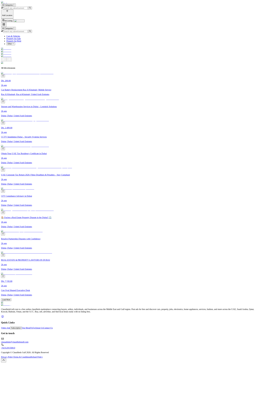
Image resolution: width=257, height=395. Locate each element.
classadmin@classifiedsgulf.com (14, 342)
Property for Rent (13, 41)
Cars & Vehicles (13, 36)
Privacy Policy (7, 357)
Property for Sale (13, 38)
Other (9, 44)
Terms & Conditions (22, 357)
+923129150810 (8, 348)
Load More (6, 300)
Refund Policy (37, 357)
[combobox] (8, 4)
